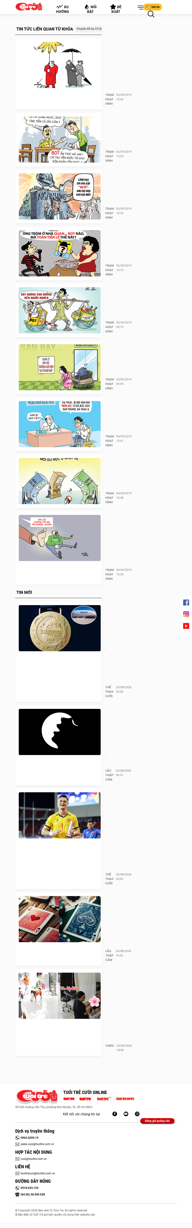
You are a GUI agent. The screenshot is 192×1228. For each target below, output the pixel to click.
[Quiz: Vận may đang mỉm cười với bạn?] (60, 919)
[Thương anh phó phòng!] (60, 367)
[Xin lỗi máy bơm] (60, 196)
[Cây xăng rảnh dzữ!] (60, 481)
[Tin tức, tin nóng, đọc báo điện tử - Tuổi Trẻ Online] (70, 1098)
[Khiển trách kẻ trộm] (60, 253)
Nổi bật (92, 9)
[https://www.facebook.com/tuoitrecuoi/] (114, 1114)
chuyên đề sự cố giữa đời (93, 28)
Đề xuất (116, 9)
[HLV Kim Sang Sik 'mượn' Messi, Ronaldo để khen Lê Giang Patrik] (60, 815)
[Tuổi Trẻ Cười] (137, 1114)
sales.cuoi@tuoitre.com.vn (37, 1144)
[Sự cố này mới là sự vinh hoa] (60, 538)
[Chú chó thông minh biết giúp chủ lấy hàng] (60, 996)
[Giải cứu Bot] (60, 310)
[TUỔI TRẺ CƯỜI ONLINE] (37, 1097)
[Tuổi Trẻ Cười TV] (126, 1114)
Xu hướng (62, 9)
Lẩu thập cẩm (109, 775)
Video (109, 1045)
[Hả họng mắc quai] (60, 139)
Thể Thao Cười (109, 691)
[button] (139, 7)
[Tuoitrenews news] (125, 1098)
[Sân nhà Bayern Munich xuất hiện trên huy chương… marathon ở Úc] (60, 628)
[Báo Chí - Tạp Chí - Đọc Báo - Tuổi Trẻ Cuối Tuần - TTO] (87, 1098)
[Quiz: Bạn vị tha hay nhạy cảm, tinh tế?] (60, 732)
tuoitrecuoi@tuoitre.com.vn (38, 1173)
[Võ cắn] (60, 424)
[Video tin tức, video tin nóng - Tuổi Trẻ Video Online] (106, 1098)
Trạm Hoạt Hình (109, 99)
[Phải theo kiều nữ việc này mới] (60, 65)
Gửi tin (155, 7)
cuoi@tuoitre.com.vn (34, 1159)
